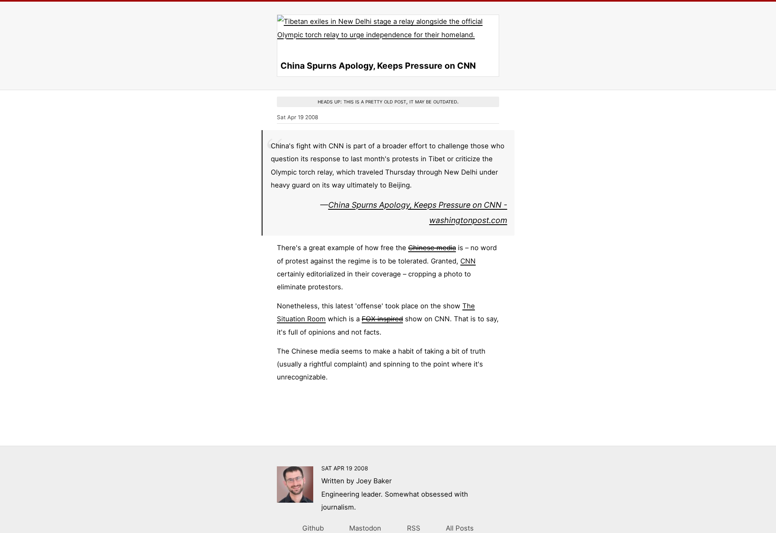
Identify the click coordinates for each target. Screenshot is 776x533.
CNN (468, 261)
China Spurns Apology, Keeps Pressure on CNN (378, 66)
